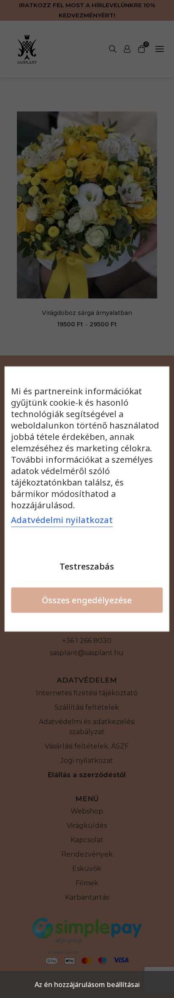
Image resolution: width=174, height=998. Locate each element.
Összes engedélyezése (87, 600)
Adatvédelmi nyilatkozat (62, 520)
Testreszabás (87, 566)
